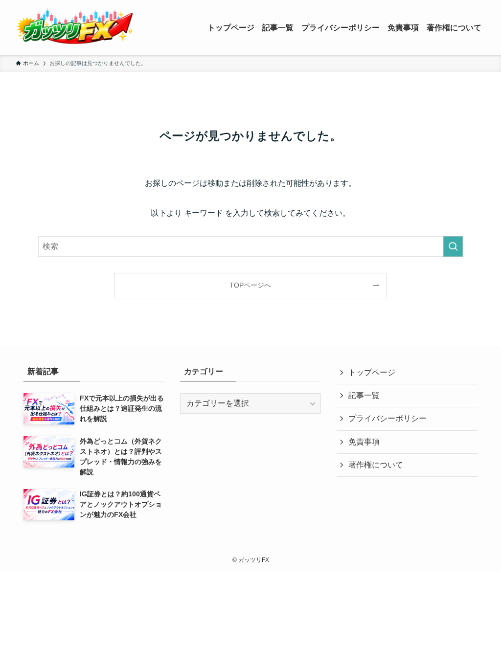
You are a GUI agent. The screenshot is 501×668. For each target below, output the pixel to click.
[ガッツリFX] (75, 27)
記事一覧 (364, 395)
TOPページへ (250, 285)
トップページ (371, 372)
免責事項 (364, 442)
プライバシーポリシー (387, 418)
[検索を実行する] (453, 246)
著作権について (375, 465)
